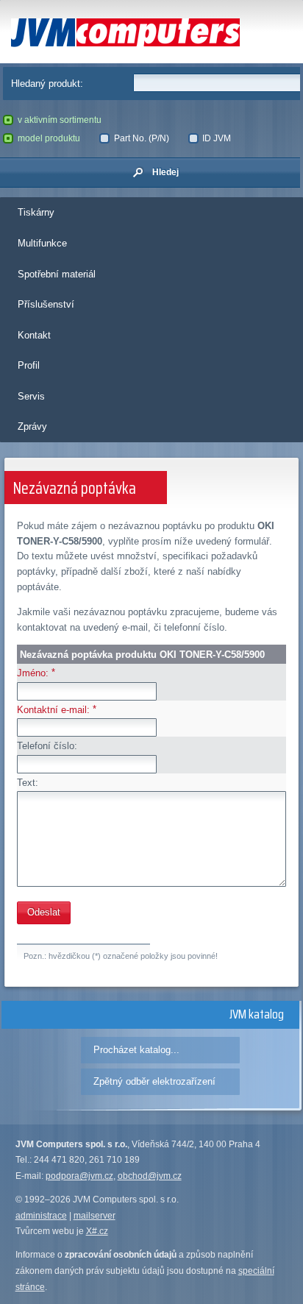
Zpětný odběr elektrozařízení (154, 1081)
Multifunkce (42, 243)
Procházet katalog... (136, 1049)
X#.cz (97, 1231)
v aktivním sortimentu (59, 120)
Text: (27, 782)
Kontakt (34, 335)
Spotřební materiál (57, 274)
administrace (41, 1216)
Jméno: (33, 672)
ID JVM (216, 138)
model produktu (49, 138)
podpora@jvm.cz (79, 1176)
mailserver (94, 1216)
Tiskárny (36, 212)
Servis (31, 396)
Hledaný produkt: (47, 83)
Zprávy (32, 426)
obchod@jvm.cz (150, 1176)
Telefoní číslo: (47, 745)
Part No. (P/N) (141, 138)
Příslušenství (46, 304)
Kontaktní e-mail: (53, 709)
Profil (29, 365)
